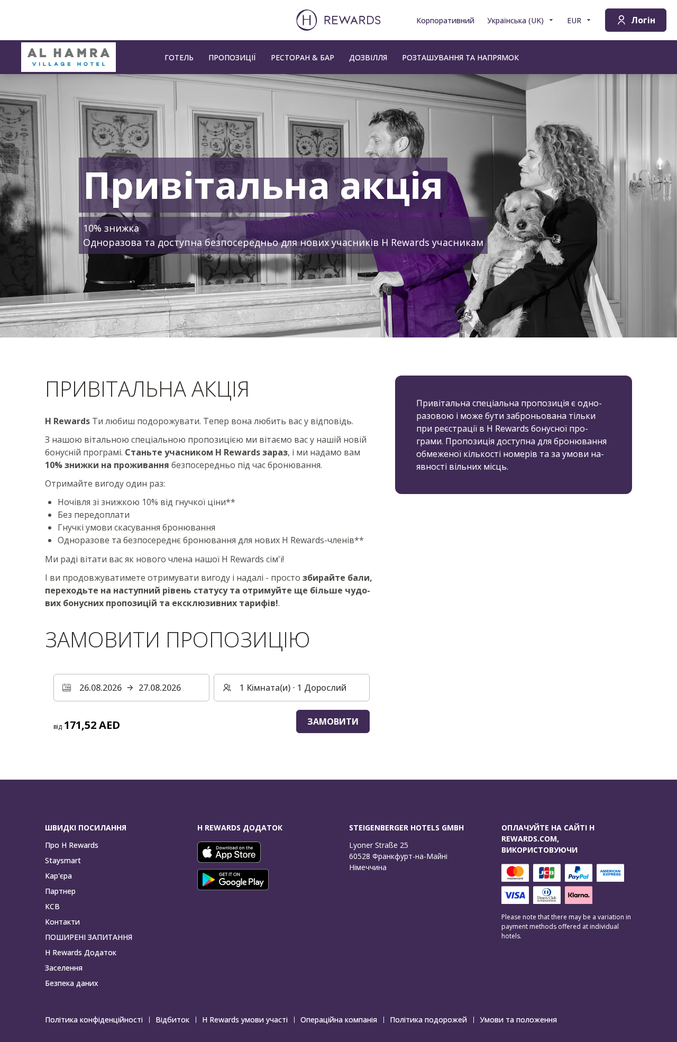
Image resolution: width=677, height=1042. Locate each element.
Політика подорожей (428, 1019)
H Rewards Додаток (80, 952)
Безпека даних (71, 983)
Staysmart (63, 860)
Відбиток (172, 1019)
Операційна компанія (338, 1019)
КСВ (52, 906)
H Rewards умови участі (245, 1019)
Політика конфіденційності (94, 1019)
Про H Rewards (71, 845)
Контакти (62, 922)
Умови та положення (518, 1019)
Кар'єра (58, 876)
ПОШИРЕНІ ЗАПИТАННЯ (88, 937)
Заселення (64, 968)
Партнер (60, 891)
